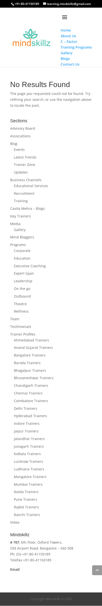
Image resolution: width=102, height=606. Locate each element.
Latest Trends (25, 157)
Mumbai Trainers (28, 484)
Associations (20, 136)
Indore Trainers (27, 423)
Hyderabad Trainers (30, 415)
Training (21, 200)
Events (19, 149)
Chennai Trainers (28, 393)
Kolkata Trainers (27, 453)
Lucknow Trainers (28, 461)
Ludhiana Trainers (29, 469)
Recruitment (24, 193)
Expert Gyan (24, 273)
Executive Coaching (30, 266)
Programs (18, 244)
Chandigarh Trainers (31, 385)
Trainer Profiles (22, 334)
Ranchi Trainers (27, 514)
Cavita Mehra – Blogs (27, 208)
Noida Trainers (26, 491)
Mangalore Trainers (30, 476)
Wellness (21, 311)
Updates (21, 172)
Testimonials (20, 326)
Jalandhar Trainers (29, 438)
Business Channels (26, 180)
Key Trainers (20, 216)
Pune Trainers (25, 499)
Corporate (22, 250)
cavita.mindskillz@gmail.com (34, 575)
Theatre (20, 304)
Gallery (20, 229)
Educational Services (31, 185)
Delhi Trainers (25, 408)
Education (22, 258)
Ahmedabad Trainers (31, 340)
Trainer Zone (24, 164)
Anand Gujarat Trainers (33, 347)
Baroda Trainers (27, 362)
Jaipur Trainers (26, 431)
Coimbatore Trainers (31, 400)
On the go (22, 288)
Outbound (22, 296)
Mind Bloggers (22, 237)
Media (15, 223)
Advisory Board (22, 128)
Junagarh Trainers (29, 446)
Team (14, 319)
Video (14, 522)
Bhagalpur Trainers (30, 370)
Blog (13, 143)
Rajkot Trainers (26, 507)
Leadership (23, 281)
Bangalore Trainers (30, 355)
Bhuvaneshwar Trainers (33, 377)
